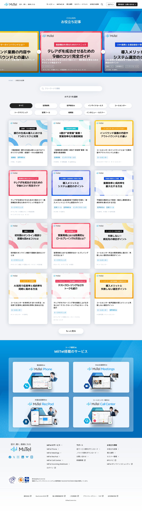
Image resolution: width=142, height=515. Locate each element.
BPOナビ (110, 460)
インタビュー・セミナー (95, 112)
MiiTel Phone (52, 449)
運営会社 (26, 496)
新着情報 (80, 460)
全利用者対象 (112, 496)
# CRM (108, 70)
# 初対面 (39, 264)
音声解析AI (119, 66)
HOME (11, 80)
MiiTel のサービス (53, 445)
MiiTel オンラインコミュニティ (118, 464)
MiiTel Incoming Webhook (57, 464)
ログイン (111, 4)
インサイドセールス (132, 66)
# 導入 (13, 162)
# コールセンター (116, 162)
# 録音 (105, 212)
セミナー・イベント (81, 4)
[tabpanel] (71, 52)
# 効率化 (114, 70)
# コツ (84, 70)
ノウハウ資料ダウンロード (86, 453)
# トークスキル (75, 317)
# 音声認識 (111, 212)
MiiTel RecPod (52, 456)
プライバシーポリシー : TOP (92, 496)
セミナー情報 (112, 456)
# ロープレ (57, 264)
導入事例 (69, 4)
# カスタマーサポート (103, 162)
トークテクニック (48, 66)
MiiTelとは (60, 4)
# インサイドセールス (74, 70)
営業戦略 (46, 105)
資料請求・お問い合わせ (126, 4)
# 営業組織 (63, 162)
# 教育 (71, 264)
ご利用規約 (73, 496)
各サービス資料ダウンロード (87, 449)
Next (103, 52)
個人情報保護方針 (57, 496)
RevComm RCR (41, 496)
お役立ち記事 (94, 4)
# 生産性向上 (72, 162)
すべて (21, 105)
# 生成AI (18, 162)
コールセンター (120, 105)
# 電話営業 (63, 70)
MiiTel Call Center (54, 460)
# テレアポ (46, 70)
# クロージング (58, 320)
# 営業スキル (55, 70)
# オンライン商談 (16, 264)
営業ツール (109, 66)
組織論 (70, 112)
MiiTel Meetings (53, 453)
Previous (39, 52)
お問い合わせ (81, 456)
